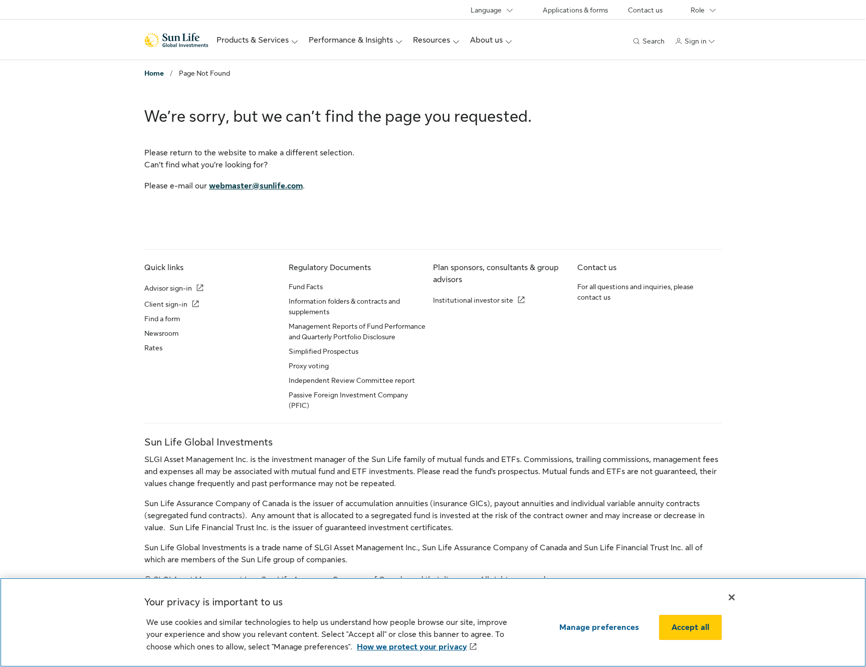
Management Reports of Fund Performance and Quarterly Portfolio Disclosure (357, 331)
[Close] (732, 597)
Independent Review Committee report (352, 380)
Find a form (162, 319)
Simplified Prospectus (323, 351)
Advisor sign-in (168, 288)
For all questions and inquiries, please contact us (635, 292)
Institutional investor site (473, 300)
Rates (153, 348)
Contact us (645, 10)
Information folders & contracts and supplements (344, 306)
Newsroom (161, 333)
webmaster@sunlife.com (256, 185)
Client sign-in (165, 304)
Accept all (691, 627)
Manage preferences (599, 627)
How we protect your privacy (412, 646)
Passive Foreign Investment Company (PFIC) (348, 400)
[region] (433, 622)
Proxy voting (309, 366)
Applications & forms (575, 10)
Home (154, 73)
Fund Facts (306, 287)
